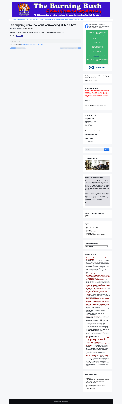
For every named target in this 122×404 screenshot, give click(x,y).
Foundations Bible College (93, 319)
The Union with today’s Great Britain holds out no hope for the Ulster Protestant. (96, 293)
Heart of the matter (91, 382)
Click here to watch (90, 203)
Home (14, 19)
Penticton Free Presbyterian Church (95, 385)
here (100, 60)
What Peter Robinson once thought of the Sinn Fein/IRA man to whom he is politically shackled (98, 339)
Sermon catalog (90, 228)
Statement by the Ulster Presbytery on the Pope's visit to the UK (98, 277)
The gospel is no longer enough (95, 332)
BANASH (88, 378)
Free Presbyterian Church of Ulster (95, 381)
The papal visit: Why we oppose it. (96, 279)
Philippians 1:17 (97, 56)
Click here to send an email (92, 130)
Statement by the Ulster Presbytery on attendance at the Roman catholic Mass (97, 274)
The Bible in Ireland (38, 19)
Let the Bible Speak (91, 384)
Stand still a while (90, 388)
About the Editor (78, 19)
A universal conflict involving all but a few (31, 44)
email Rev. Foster (89, 105)
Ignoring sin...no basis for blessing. (96, 288)
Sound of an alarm (91, 387)
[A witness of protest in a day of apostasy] (61, 9)
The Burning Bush (64, 401)
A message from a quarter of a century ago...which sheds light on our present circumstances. (97, 355)
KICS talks (29, 19)
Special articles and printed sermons (63, 19)
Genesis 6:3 (19, 35)
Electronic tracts (49, 19)
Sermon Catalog (21, 19)
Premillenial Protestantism (93, 342)
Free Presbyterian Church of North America (97, 379)
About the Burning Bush (92, 227)
